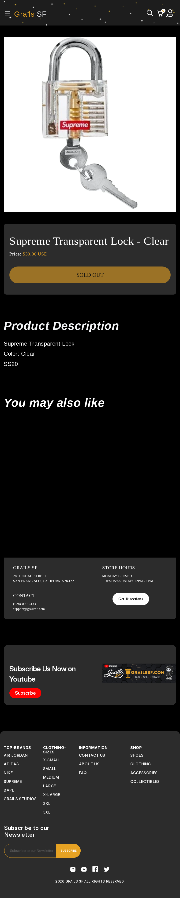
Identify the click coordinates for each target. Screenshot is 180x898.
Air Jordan (16, 755)
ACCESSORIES (144, 772)
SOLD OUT (90, 275)
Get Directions (130, 599)
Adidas (11, 764)
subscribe (25, 693)
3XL (47, 812)
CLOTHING (140, 764)
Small (49, 768)
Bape (9, 790)
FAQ (83, 772)
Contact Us (92, 755)
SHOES (136, 755)
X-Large (51, 794)
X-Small (52, 760)
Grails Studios (20, 798)
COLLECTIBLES (145, 781)
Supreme (13, 781)
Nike (8, 772)
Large (49, 786)
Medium (51, 777)
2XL (47, 803)
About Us (89, 764)
